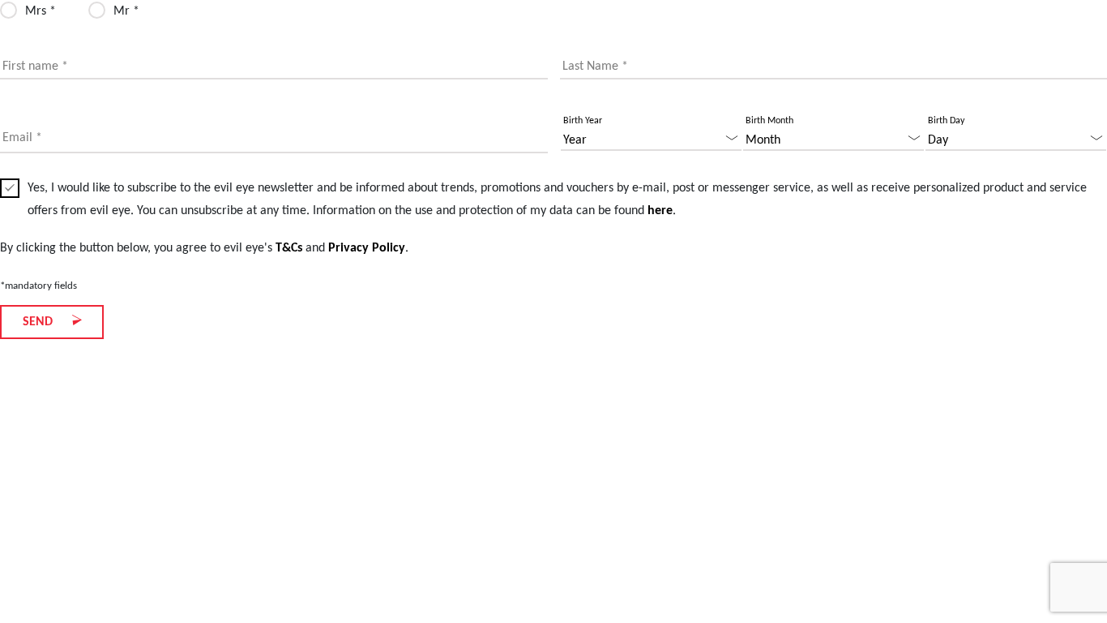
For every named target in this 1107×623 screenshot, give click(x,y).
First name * (35, 66)
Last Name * (595, 66)
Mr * (126, 11)
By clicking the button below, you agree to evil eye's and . (204, 248)
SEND (39, 322)
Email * (22, 137)
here (660, 210)
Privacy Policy (366, 248)
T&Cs (289, 248)
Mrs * (40, 11)
